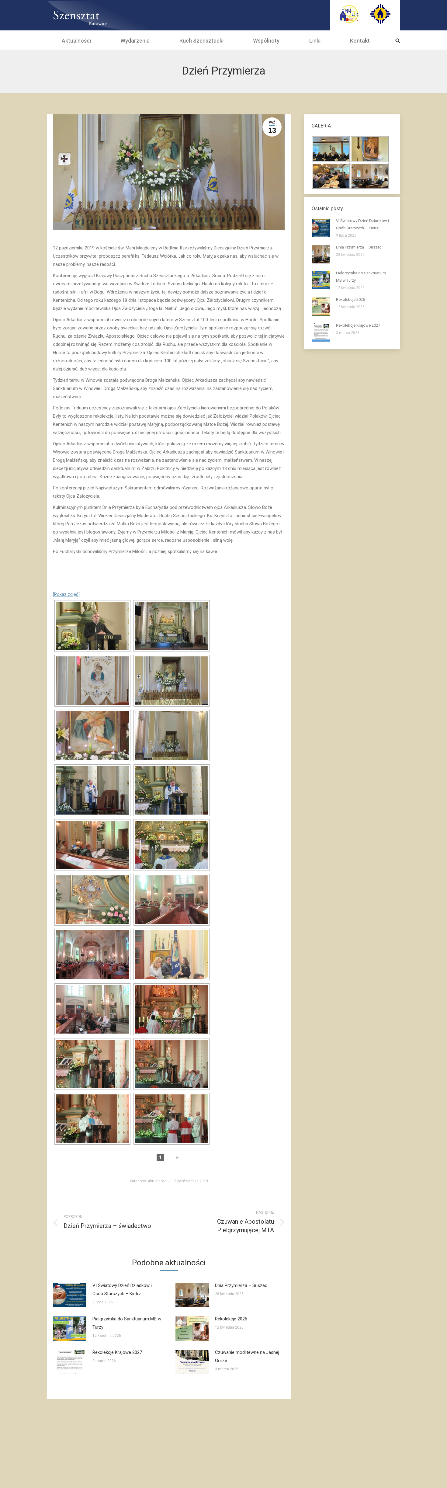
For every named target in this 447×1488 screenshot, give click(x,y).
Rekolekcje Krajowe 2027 (117, 1352)
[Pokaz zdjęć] (66, 594)
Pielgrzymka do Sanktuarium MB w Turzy (126, 1323)
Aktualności (158, 1181)
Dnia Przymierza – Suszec (241, 1285)
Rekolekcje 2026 (231, 1319)
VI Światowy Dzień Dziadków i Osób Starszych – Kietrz (122, 1289)
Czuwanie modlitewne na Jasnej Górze (247, 1356)
